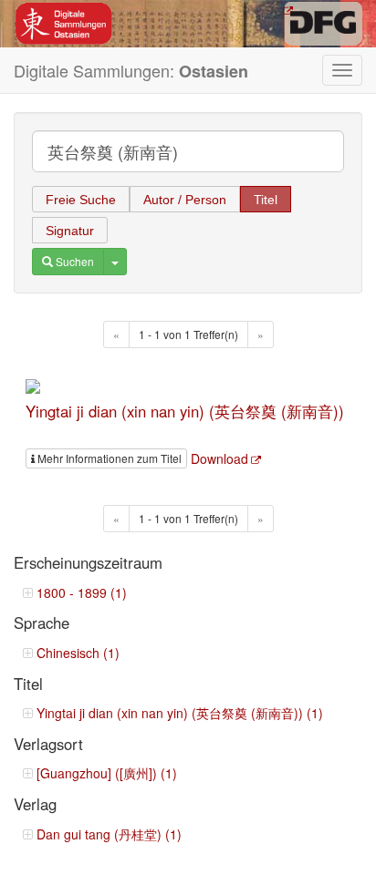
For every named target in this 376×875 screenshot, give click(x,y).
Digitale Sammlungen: (131, 70)
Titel (265, 199)
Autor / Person (184, 199)
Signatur (70, 230)
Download (219, 458)
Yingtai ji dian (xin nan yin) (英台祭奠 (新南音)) (185, 411)
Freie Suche (81, 199)
